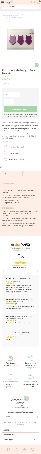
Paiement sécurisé (10, 382)
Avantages (10, 363)
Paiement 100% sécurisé (17, 147)
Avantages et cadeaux (16, 159)
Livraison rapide (14, 153)
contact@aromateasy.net (20, 408)
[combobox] (12, 94)
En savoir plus (7, 141)
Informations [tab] (8, 183)
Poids (5, 91)
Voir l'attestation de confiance (20, 248)
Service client (30, 363)
